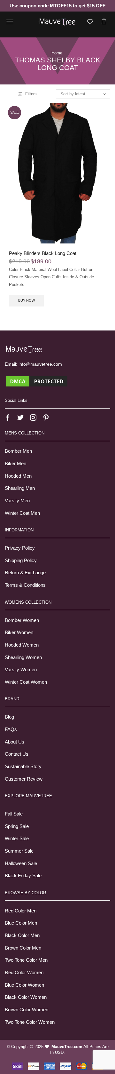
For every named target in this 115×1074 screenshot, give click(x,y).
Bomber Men (18, 451)
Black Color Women (26, 997)
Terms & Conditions (25, 585)
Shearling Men (20, 488)
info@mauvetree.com (40, 364)
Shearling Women (23, 657)
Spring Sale (17, 826)
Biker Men (15, 463)
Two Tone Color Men (26, 960)
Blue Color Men (21, 923)
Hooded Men (18, 476)
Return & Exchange (25, 572)
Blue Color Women (24, 985)
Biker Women (19, 632)
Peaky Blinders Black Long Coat (42, 253)
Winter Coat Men (22, 513)
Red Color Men (20, 910)
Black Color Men (22, 935)
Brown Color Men (23, 948)
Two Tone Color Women (30, 1022)
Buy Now (26, 300)
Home (56, 53)
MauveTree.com (66, 1046)
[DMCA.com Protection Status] (37, 381)
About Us (14, 741)
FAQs (11, 729)
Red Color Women (24, 972)
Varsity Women (21, 669)
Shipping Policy (21, 560)
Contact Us (16, 754)
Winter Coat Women (26, 682)
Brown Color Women (26, 1009)
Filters (31, 93)
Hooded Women (22, 645)
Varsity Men (17, 500)
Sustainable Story (23, 766)
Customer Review (23, 779)
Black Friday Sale (23, 875)
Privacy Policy (20, 548)
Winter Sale (17, 838)
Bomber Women (22, 620)
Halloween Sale (21, 863)
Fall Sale (14, 813)
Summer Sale (19, 851)
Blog (9, 717)
